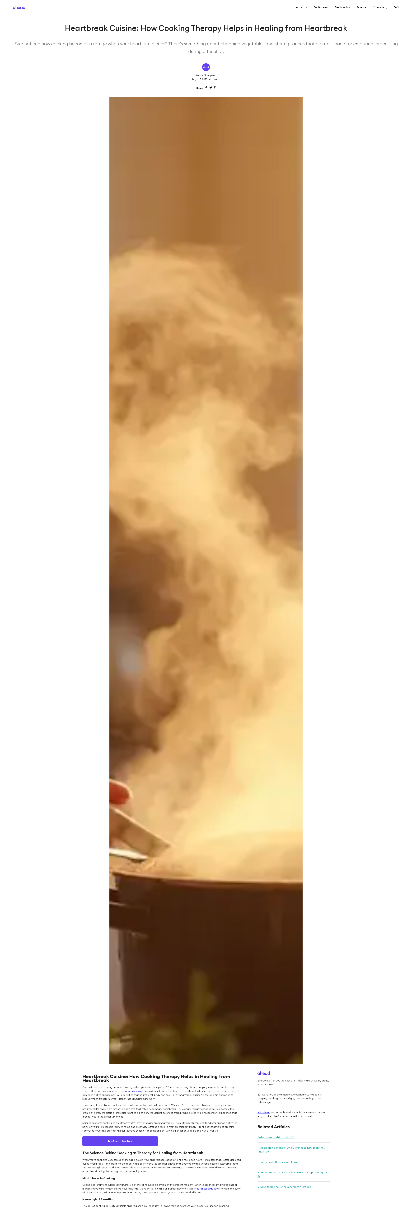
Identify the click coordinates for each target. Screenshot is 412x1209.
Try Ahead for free (120, 1141)
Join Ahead (264, 1112)
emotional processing (130, 1091)
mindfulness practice (206, 1188)
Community (380, 7)
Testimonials (342, 7)
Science (361, 7)
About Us (301, 7)
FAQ (396, 7)
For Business (321, 7)
